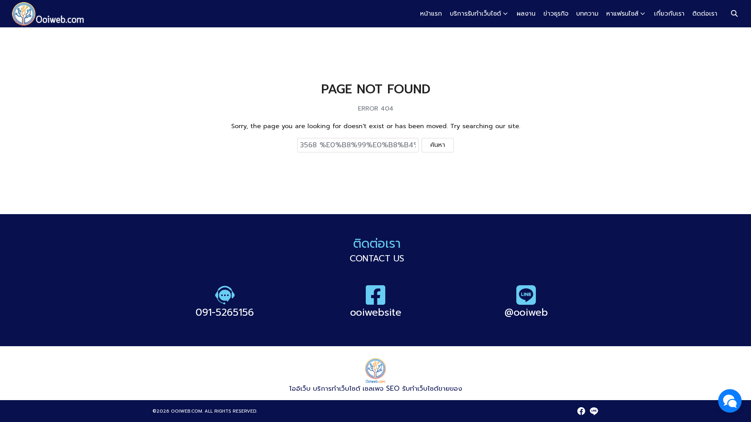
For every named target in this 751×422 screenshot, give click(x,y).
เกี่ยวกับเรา (669, 13)
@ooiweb (526, 312)
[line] (593, 411)
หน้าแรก (431, 13)
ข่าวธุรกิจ (555, 13)
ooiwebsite (375, 312)
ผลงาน (526, 13)
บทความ (587, 13)
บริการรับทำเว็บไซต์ (475, 13)
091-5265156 (225, 312)
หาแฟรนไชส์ (622, 13)
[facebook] (581, 411)
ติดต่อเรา (704, 13)
